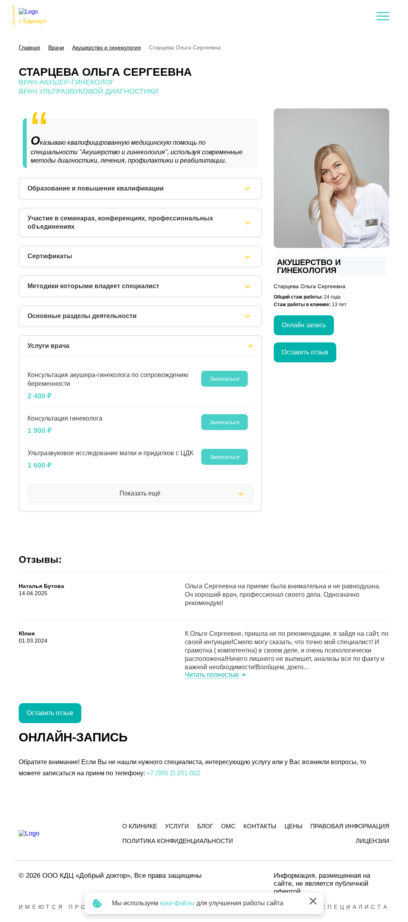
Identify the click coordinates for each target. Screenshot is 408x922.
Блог (205, 826)
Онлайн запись (304, 325)
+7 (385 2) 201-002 (173, 773)
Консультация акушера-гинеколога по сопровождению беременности (107, 379)
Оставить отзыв (305, 352)
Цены (293, 826)
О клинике (139, 826)
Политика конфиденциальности (177, 840)
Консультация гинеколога (64, 418)
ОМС (228, 826)
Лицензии (372, 840)
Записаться (224, 378)
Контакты (259, 826)
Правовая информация (349, 826)
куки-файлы (177, 903)
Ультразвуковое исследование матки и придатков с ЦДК (110, 453)
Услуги (177, 826)
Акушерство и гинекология (309, 266)
